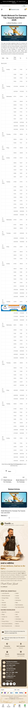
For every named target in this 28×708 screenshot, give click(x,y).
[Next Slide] (26, 2)
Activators (4, 607)
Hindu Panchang (19, 621)
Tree (3, 600)
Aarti (16, 614)
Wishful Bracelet (6, 595)
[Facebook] (4, 683)
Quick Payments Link (7, 626)
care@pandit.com (10, 676)
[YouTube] (14, 683)
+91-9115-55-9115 (10, 669)
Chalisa (17, 616)
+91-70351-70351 (10, 665)
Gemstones (18, 600)
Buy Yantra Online (19, 607)
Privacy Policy (5, 621)
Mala (16, 602)
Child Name (18, 619)
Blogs (3, 614)
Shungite (4, 605)
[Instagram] (11, 683)
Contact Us (4, 616)
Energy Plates (5, 598)
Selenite (4, 602)
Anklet (16, 593)
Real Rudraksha (19, 605)
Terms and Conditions (7, 623)
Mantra (17, 623)
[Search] (24, 6)
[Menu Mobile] (2, 9)
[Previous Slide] (1, 2)
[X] (7, 683)
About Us (4, 612)
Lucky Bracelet (5, 593)
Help (3, 619)
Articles (17, 612)
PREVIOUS (5, 477)
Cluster (17, 595)
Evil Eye (17, 598)
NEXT (24, 477)
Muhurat (17, 626)
